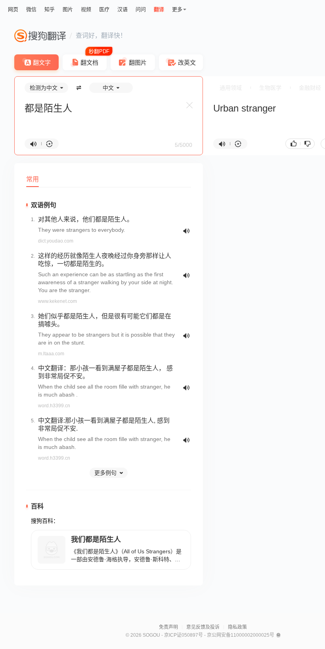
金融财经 (310, 88)
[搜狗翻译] (40, 35)
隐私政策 (237, 627)
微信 (31, 9)
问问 (141, 9)
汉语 (122, 9)
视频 (86, 9)
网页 (13, 9)
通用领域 (231, 88)
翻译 (159, 9)
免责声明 (168, 627)
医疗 (104, 9)
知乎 (49, 9)
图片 (68, 9)
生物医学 (270, 88)
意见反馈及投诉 (203, 627)
